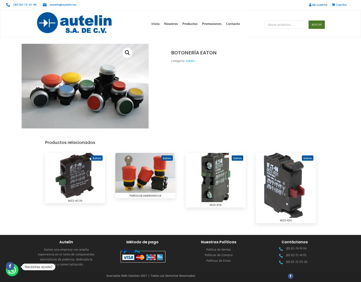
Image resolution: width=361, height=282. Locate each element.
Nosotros (171, 24)
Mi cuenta (319, 5)
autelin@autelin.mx (63, 5)
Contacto (233, 24)
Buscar (317, 24)
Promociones (211, 24)
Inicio (155, 24)
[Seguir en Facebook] (290, 276)
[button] (127, 53)
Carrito (341, 5)
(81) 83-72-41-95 (25, 5)
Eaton (190, 61)
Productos (189, 24)
